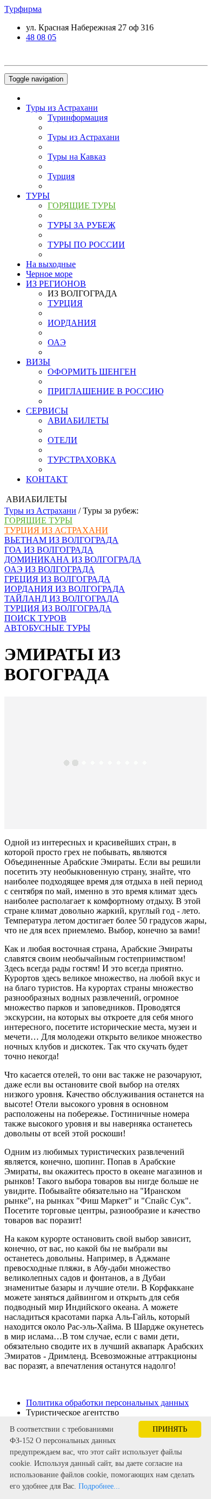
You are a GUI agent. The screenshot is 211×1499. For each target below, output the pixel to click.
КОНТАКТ (47, 479)
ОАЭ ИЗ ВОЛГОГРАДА (49, 569)
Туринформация (78, 117)
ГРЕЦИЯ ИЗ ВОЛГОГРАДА (57, 579)
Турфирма (23, 9)
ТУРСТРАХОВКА (82, 459)
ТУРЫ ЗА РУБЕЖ (81, 225)
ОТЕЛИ (62, 440)
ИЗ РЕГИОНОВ (56, 283)
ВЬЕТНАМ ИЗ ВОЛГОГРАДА (61, 540)
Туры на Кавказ (77, 156)
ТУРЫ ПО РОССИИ (86, 244)
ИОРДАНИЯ (72, 322)
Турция (61, 176)
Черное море (49, 274)
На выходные (51, 264)
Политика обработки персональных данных (107, 1402)
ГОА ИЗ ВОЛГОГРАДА (49, 549)
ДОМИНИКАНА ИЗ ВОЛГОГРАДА (72, 559)
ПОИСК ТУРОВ (35, 618)
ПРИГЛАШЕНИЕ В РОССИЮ (105, 391)
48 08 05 (41, 37)
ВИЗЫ (38, 361)
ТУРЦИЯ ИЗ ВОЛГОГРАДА (57, 608)
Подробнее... (99, 1486)
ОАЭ (57, 342)
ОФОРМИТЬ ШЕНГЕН (92, 371)
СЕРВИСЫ (47, 410)
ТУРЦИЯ (65, 303)
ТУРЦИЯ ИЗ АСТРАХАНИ (56, 530)
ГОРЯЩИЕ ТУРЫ (82, 205)
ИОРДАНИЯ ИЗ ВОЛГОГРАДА (64, 588)
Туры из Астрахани (62, 107)
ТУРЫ (38, 195)
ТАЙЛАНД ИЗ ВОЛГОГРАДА (61, 598)
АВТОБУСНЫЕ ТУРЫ (47, 628)
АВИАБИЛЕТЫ (78, 420)
